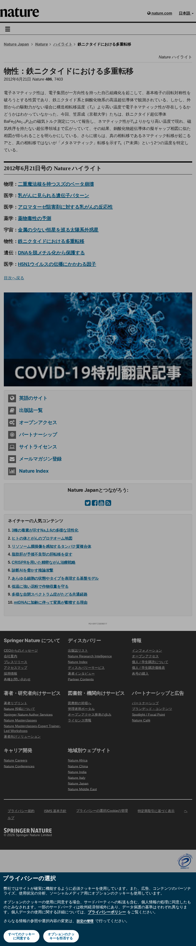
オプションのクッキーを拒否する (61, 936)
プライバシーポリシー (107, 912)
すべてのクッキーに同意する (21, 936)
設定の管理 (85, 921)
